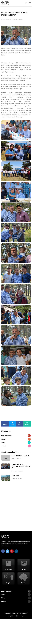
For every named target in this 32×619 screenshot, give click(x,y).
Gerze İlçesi (15, 475)
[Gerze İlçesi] (5, 478)
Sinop (15, 442)
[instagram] (16, 551)
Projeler (16, 616)
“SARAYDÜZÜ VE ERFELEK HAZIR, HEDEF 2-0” (21, 466)
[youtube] (12, 551)
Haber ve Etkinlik (18, 19)
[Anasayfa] (9, 3)
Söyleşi (15, 439)
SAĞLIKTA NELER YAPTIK (21, 456)
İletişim (22, 616)
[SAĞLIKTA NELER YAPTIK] (5, 458)
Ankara (15, 446)
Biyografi (10, 616)
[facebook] (3, 551)
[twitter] (7, 551)
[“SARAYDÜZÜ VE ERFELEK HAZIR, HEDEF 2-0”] (5, 466)
